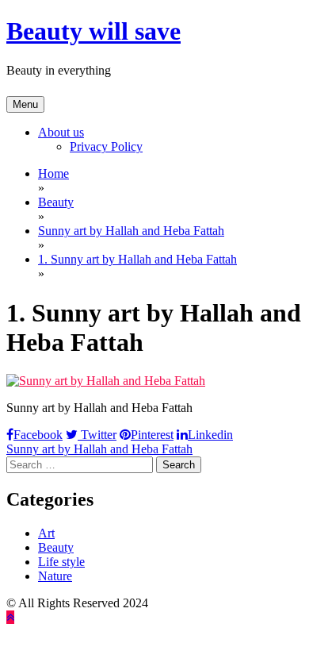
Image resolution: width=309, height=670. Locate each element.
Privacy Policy (106, 146)
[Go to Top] (10, 617)
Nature (55, 576)
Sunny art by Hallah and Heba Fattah (99, 449)
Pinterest (152, 434)
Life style (61, 561)
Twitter (97, 434)
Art (46, 533)
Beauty (56, 547)
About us (61, 132)
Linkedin (210, 434)
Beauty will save (93, 31)
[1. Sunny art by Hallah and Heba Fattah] (105, 380)
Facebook (38, 434)
